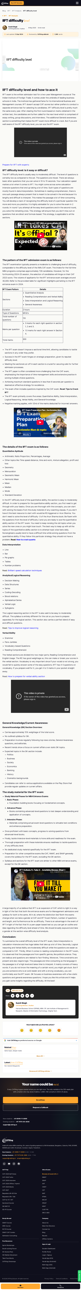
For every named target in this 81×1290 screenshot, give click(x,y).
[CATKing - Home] (4, 3)
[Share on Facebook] (13, 996)
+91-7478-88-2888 (20, 1155)
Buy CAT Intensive (16, 3)
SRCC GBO (46, 1212)
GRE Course (6, 1226)
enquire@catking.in (23, 1158)
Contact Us (46, 1229)
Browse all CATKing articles (39, 1071)
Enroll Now (40, 1100)
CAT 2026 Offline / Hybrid (11, 1183)
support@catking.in (9, 1158)
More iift (40, 1056)
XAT (43, 1183)
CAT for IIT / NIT (7, 1200)
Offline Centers (47, 1239)
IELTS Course (6, 1229)
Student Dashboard (48, 1248)
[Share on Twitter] (17, 996)
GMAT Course (7, 1223)
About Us (45, 1223)
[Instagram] (14, 1164)
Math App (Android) (48, 1268)
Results (44, 1235)
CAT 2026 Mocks (8, 1187)
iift (8, 990)
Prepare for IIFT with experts (15, 165)
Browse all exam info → (50, 1174)
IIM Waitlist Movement (9, 1255)
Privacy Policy (49, 1278)
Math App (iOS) (47, 1265)
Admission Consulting (9, 1235)
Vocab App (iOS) (47, 1258)
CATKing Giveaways (9, 1261)
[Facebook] (19, 1164)
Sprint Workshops (8, 1245)
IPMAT (44, 1203)
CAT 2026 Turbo (7, 1177)
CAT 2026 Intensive (9, 1180)
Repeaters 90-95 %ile (9, 1193)
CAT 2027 (5, 1190)
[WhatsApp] (4, 1164)
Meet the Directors (48, 1226)
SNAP (44, 1180)
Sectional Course (8, 1203)
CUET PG (45, 1209)
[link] (7, 1139)
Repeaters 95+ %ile (8, 1196)
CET (43, 1190)
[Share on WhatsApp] (27, 996)
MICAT (44, 1200)
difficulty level (17, 990)
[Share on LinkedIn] (22, 996)
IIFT (8, 11)
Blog (4, 11)
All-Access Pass (7, 1252)
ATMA (44, 1196)
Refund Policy (74, 1278)
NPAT (44, 1206)
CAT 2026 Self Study (9, 1174)
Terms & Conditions (62, 1278)
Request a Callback (40, 1107)
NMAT (44, 1177)
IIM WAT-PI (6, 1206)
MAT (43, 1193)
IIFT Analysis (17, 11)
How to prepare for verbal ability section (26, 676)
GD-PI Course (7, 1209)
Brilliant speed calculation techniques (25, 570)
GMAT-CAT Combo (8, 1232)
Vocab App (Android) (49, 1261)
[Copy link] (32, 996)
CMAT (44, 1187)
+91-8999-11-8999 (18, 1152)
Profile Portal (46, 1252)
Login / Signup (47, 1255)
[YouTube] (9, 1164)
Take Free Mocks (8, 1258)
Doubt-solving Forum (9, 1248)
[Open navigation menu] (77, 3)
